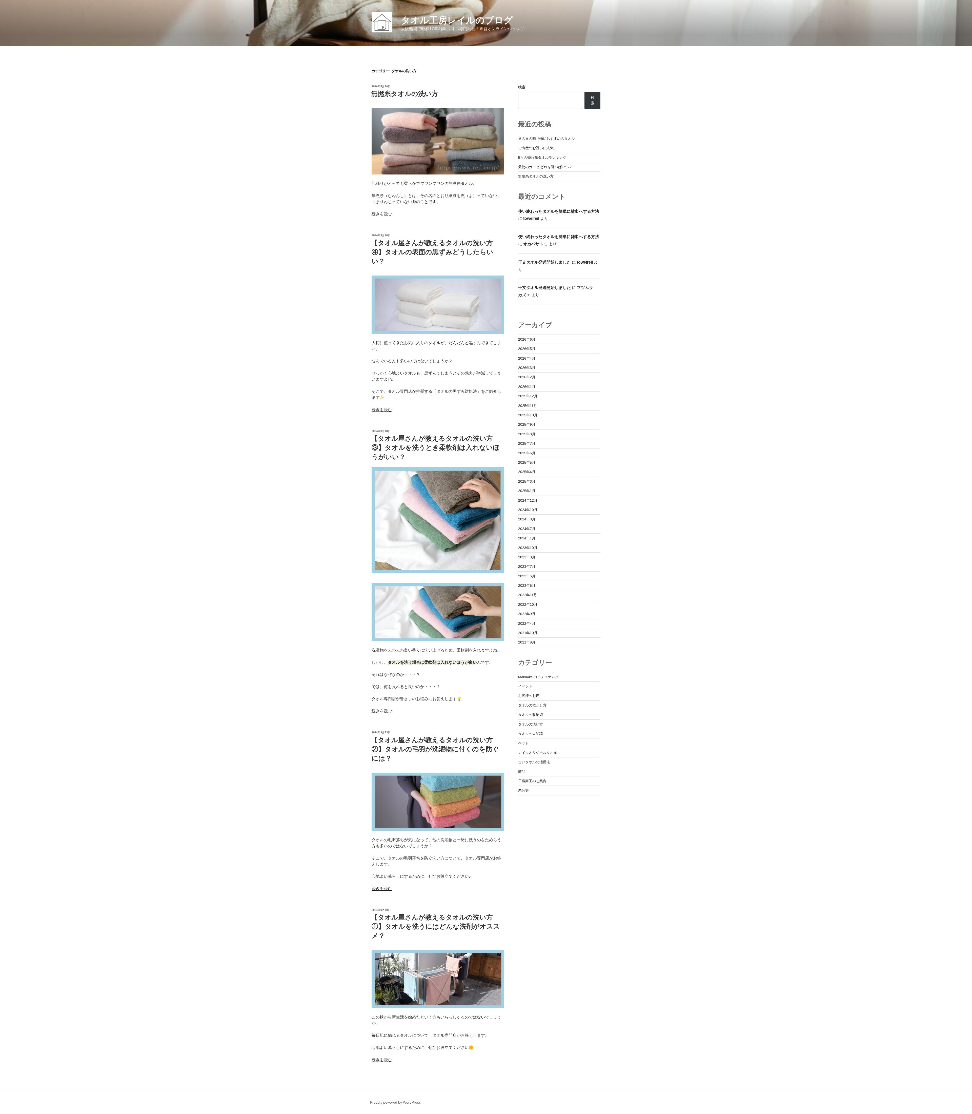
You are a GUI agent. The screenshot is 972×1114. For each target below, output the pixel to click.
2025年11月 (527, 406)
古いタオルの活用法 (534, 762)
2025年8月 (526, 434)
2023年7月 (526, 566)
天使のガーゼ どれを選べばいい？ (545, 167)
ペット (523, 743)
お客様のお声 (528, 696)
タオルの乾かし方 (532, 705)
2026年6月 (526, 339)
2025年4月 (526, 472)
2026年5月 (526, 349)
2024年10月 (527, 510)
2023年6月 (526, 576)
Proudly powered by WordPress (395, 1102)
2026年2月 (526, 377)
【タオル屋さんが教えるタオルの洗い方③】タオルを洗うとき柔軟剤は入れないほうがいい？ (435, 448)
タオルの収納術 (530, 715)
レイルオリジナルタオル (537, 753)
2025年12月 (527, 396)
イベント (525, 686)
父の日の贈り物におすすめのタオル (546, 138)
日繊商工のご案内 (532, 781)
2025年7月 (526, 443)
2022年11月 (527, 595)
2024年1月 (526, 538)
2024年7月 (526, 529)
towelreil (531, 218)
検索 (521, 87)
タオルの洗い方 (530, 724)
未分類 (523, 790)
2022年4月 (526, 623)
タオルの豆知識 (530, 734)
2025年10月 (527, 415)
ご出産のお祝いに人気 (536, 148)
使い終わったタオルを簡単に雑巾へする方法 (558, 211)
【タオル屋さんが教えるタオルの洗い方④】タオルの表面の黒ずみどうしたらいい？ (432, 252)
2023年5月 (526, 585)
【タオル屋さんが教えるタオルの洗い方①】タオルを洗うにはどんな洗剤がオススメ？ (435, 926)
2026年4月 (526, 358)
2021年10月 (527, 633)
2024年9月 (526, 519)
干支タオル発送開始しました (544, 262)
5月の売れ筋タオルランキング (542, 157)
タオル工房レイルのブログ (457, 20)
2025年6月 (526, 453)
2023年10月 (527, 548)
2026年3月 (526, 368)
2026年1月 (526, 387)
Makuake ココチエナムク (538, 677)
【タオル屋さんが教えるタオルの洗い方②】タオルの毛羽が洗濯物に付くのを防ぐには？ (435, 749)
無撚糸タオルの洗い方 (404, 93)
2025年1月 (526, 491)
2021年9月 (526, 642)
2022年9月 (526, 614)
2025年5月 (526, 462)
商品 (521, 772)
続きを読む (382, 214)
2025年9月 (526, 424)
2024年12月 (527, 500)
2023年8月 (526, 557)
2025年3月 (526, 481)
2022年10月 (527, 604)
